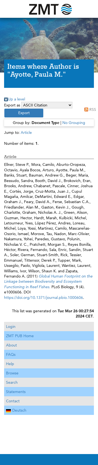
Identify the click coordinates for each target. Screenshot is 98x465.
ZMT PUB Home (20, 335)
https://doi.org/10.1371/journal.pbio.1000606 (43, 297)
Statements (16, 391)
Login (11, 326)
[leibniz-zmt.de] (49, 9)
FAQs (11, 354)
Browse (12, 373)
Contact (13, 400)
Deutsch (19, 410)
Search (12, 382)
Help (10, 363)
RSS (92, 109)
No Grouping (73, 122)
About (11, 345)
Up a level (16, 99)
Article (26, 132)
